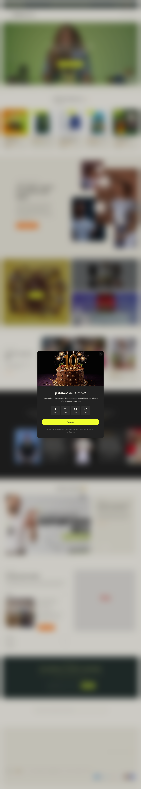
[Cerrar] (101, 354)
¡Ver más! (70, 422)
